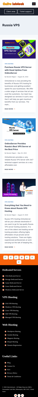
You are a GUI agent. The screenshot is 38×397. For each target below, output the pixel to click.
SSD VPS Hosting (11, 314)
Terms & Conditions (14, 376)
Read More (10, 109)
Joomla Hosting (12, 335)
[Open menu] (34, 3)
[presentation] (19, 49)
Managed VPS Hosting (13, 317)
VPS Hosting (9, 63)
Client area (10, 11)
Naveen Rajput (11, 77)
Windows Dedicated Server (14, 290)
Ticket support (26, 11)
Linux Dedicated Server (13, 286)
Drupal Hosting (12, 342)
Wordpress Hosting (14, 331)
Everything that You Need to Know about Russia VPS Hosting (18, 208)
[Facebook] (15, 395)
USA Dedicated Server (13, 276)
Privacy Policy (12, 373)
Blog (9, 363)
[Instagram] (22, 395)
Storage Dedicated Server (14, 279)
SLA (8, 369)
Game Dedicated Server (13, 283)
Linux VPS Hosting (12, 310)
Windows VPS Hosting (13, 307)
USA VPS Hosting (11, 303)
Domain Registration (14, 345)
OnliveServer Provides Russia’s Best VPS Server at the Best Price (18, 146)
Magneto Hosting (13, 338)
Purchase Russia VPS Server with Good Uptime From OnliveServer (18, 70)
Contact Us (11, 366)
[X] (19, 395)
